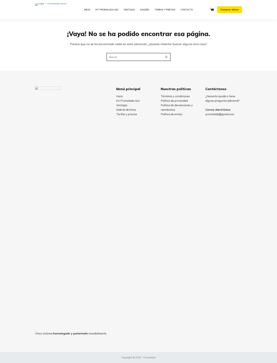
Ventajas (129, 9)
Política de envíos (171, 114)
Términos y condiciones (175, 96)
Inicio (87, 9)
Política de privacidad (174, 100)
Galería (144, 9)
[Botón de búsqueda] (166, 57)
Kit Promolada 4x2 (127, 100)
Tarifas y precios (164, 9)
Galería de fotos (126, 109)
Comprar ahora (229, 9)
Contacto (186, 9)
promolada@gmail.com (219, 114)
